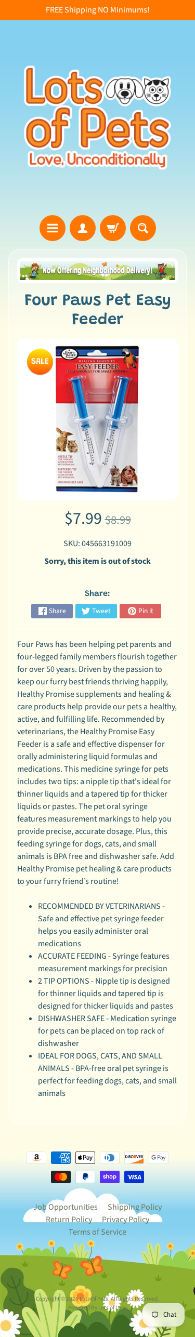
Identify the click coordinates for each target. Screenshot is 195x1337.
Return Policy (69, 1219)
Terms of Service (97, 1232)
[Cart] (113, 228)
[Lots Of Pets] (97, 118)
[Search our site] (143, 228)
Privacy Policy (125, 1219)
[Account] (83, 228)
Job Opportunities (65, 1207)
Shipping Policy (135, 1207)
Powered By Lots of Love (97, 1308)
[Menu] (53, 228)
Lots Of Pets (94, 1299)
